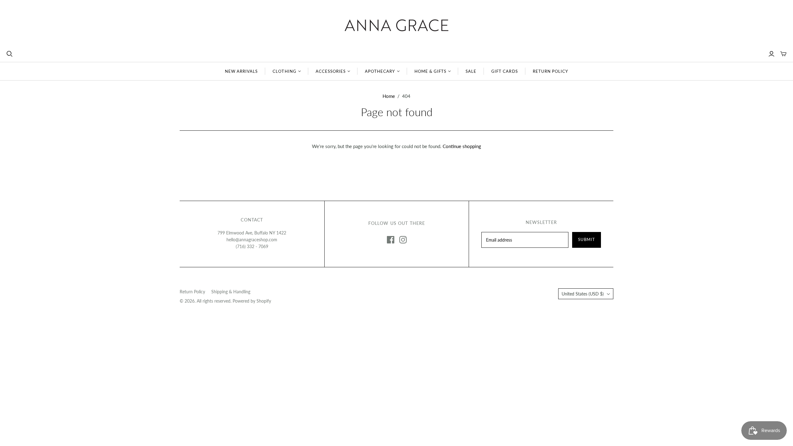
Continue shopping (462, 146)
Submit (586, 239)
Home (389, 96)
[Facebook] (390, 239)
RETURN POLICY (550, 71)
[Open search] (10, 54)
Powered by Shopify (252, 301)
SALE (471, 71)
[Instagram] (403, 239)
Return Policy (192, 291)
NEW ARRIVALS (241, 71)
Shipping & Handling (230, 291)
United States (583, 293)
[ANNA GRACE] (396, 25)
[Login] (771, 53)
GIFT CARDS (504, 71)
